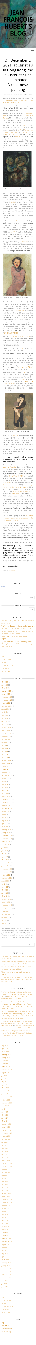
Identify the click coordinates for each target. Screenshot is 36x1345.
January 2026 (6, 694)
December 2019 (7, 905)
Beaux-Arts (7, 483)
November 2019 (7, 908)
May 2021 (5, 854)
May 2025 (5, 718)
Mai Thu (18, 137)
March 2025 (5, 724)
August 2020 (5, 881)
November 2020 (7, 872)
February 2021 (6, 863)
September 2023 (7, 775)
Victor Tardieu (16, 494)
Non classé (12, 570)
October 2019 (6, 911)
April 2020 (5, 893)
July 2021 (4, 848)
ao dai (21, 317)
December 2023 (7, 766)
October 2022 (6, 806)
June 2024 (5, 748)
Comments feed (7, 1329)
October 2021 (6, 842)
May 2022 (5, 821)
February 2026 (6, 691)
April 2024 (5, 754)
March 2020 (5, 896)
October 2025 (6, 703)
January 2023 (6, 796)
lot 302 (13, 202)
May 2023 (5, 787)
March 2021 (5, 860)
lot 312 (20, 348)
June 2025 (5, 715)
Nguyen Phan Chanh (11, 132)
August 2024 (5, 742)
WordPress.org (6, 1332)
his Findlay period (17, 221)
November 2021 (7, 839)
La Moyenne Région (25, 367)
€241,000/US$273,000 (11, 333)
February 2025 (6, 727)
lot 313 (24, 372)
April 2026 (5, 685)
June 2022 (5, 818)
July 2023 (4, 781)
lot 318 (15, 436)
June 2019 (5, 923)
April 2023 (5, 790)
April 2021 (5, 857)
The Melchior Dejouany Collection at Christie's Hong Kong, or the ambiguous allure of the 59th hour (17, 994)
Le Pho (20, 130)
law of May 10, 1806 (16, 476)
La (21, 242)
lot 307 (12, 232)
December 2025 (7, 697)
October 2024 (6, 736)
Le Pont (21, 379)
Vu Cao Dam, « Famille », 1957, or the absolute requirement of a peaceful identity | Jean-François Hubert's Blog (18, 1004)
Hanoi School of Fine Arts (22, 491)
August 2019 (5, 917)
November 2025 (7, 700)
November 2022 (7, 802)
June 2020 (5, 887)
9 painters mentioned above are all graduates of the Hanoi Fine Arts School (18, 518)
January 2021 (6, 866)
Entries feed (5, 1326)
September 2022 (7, 809)
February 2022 (6, 830)
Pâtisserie (25, 242)
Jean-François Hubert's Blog (18, 22)
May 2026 (5, 682)
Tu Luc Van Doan (18, 311)
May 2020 (5, 890)
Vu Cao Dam (28, 130)
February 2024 (6, 760)
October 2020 (6, 875)
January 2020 (6, 902)
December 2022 (7, 800)
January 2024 (6, 763)
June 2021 (5, 851)
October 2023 (6, 772)
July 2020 (4, 884)
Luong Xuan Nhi (25, 132)
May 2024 (5, 751)
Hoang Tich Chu (8, 134)
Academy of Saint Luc (10, 485)
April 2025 (5, 721)
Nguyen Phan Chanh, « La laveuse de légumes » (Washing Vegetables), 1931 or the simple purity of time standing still (18, 644)
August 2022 (5, 812)
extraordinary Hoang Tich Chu (20, 336)
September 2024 (7, 739)
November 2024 (7, 733)
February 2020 (6, 899)
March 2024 (5, 757)
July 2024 (4, 745)
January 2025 (6, 730)
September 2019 (7, 914)
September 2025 (7, 706)
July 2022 (4, 815)
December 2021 (7, 836)
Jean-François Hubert (26, 94)
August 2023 (5, 778)
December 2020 (7, 869)
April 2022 (5, 824)
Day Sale (25, 126)
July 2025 (4, 712)
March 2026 (5, 688)
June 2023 (5, 784)
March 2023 (5, 793)
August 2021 (5, 845)
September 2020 (7, 878)
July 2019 (4, 920)
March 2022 (5, 827)
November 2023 (7, 769)
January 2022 (6, 833)
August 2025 (5, 709)
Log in (3, 1323)
